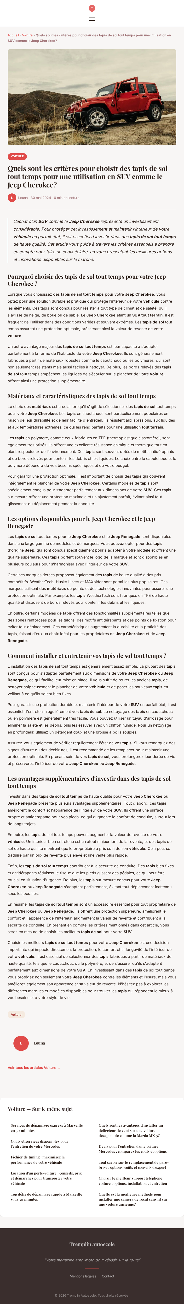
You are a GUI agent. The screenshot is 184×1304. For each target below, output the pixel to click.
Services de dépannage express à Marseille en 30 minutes (47, 1128)
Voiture (27, 35)
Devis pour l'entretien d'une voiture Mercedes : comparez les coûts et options (133, 1149)
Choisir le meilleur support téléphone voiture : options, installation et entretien (133, 1180)
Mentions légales (83, 1276)
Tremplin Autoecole (92, 1244)
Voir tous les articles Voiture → (34, 1067)
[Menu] (92, 19)
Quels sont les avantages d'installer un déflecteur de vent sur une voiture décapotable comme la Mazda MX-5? (131, 1130)
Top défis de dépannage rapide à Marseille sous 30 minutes (46, 1197)
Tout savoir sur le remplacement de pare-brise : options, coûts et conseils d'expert (134, 1165)
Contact (108, 1276)
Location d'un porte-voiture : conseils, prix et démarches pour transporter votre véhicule (46, 1178)
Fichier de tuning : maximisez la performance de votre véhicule (38, 1159)
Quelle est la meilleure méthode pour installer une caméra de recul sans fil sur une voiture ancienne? (133, 1199)
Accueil (13, 35)
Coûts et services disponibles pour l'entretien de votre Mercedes (39, 1144)
